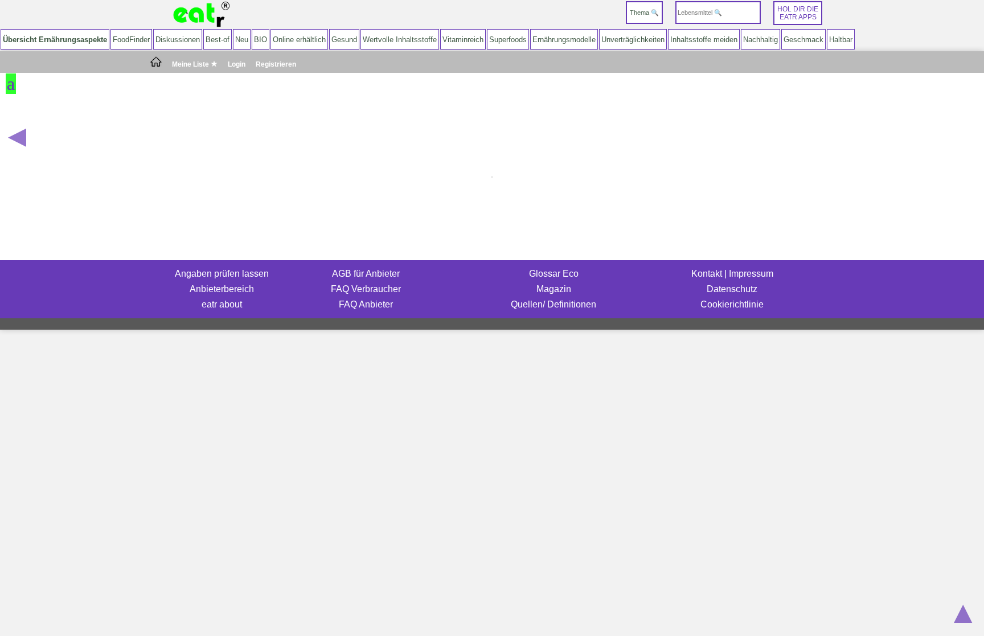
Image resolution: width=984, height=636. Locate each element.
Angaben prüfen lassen (222, 273)
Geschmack (803, 39)
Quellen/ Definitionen (553, 304)
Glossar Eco (554, 273)
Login (236, 64)
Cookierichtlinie (732, 304)
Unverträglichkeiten (633, 39)
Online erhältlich (299, 39)
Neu (241, 39)
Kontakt (706, 273)
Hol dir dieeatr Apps (797, 13)
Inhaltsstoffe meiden (703, 39)
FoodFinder (131, 39)
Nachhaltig (760, 39)
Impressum (751, 273)
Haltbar (840, 39)
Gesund (344, 39)
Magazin (553, 289)
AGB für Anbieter (366, 273)
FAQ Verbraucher (366, 289)
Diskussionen (177, 39)
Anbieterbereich (222, 289)
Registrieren (276, 64)
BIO (260, 39)
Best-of (217, 39)
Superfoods (508, 39)
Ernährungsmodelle (564, 39)
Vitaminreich (462, 39)
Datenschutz (732, 289)
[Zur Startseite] (201, 14)
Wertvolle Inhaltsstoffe (400, 39)
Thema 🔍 (644, 12)
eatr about (222, 304)
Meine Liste (191, 64)
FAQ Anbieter (366, 304)
